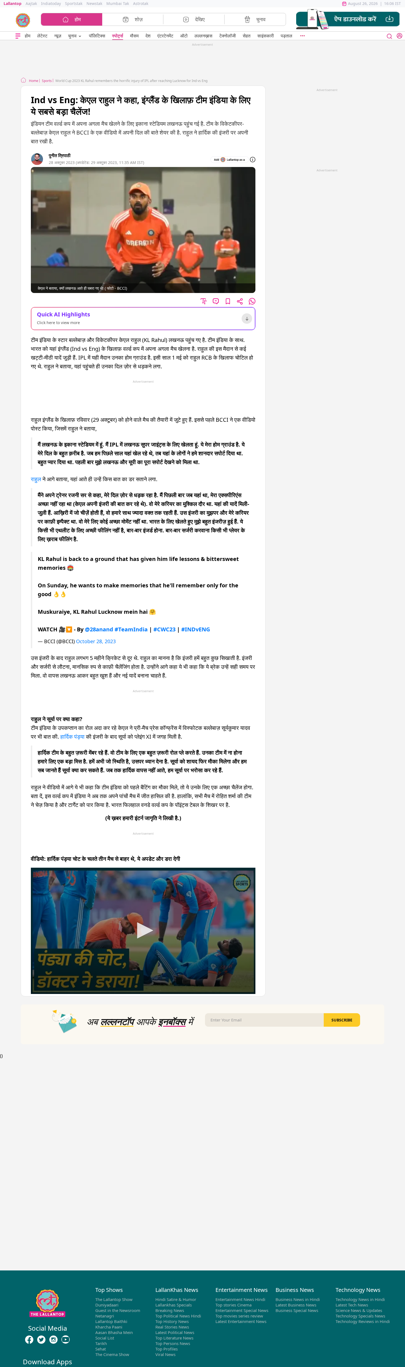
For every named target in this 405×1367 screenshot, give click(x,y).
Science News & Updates (359, 1310)
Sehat (100, 1349)
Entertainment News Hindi (240, 1299)
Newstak (94, 3)
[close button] (389, 36)
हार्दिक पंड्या (72, 736)
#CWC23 (164, 629)
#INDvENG (195, 629)
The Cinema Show (112, 1354)
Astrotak (140, 3)
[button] (347, 19)
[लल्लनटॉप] (23, 20)
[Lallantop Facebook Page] (29, 1340)
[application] (143, 931)
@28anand (99, 629)
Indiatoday (51, 3)
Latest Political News (174, 1332)
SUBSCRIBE (341, 1020)
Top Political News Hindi (178, 1316)
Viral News (165, 1354)
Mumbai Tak (117, 3)
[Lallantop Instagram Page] (53, 1340)
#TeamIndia (131, 629)
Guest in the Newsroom (117, 1310)
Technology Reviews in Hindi (363, 1321)
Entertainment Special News (241, 1310)
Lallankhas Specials (173, 1305)
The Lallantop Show (114, 1299)
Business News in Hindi (298, 1299)
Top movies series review (239, 1316)
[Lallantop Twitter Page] (41, 1340)
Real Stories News (172, 1327)
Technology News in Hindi (360, 1299)
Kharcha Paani (108, 1327)
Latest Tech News (352, 1305)
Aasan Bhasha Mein (114, 1332)
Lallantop (12, 3)
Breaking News (169, 1310)
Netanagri (104, 1316)
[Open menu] (18, 35)
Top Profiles (166, 1349)
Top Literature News (174, 1338)
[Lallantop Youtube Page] (65, 1340)
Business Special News (297, 1310)
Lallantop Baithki (111, 1321)
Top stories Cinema (233, 1305)
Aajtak (31, 3)
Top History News (172, 1321)
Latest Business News (296, 1305)
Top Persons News (172, 1343)
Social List (104, 1338)
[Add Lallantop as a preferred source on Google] (229, 159)
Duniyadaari (106, 1305)
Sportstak (73, 3)
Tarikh (101, 1343)
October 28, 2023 (96, 641)
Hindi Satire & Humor (175, 1299)
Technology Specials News (360, 1316)
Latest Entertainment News (240, 1321)
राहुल (36, 479)
